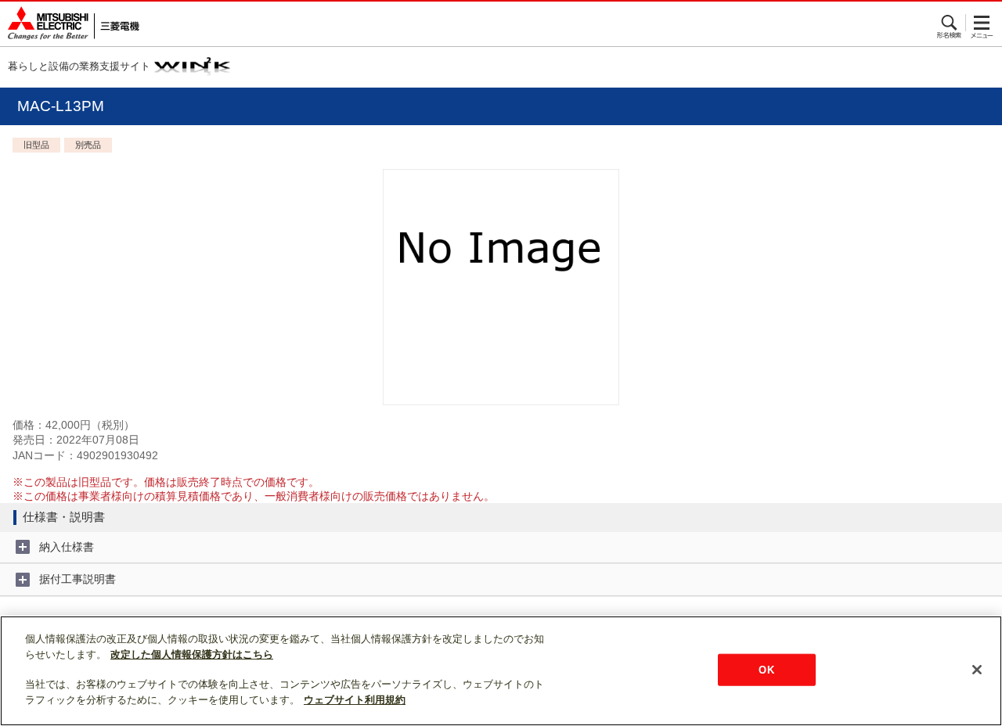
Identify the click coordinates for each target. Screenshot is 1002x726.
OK (766, 669)
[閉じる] (977, 669)
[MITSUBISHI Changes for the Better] (69, 24)
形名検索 (950, 22)
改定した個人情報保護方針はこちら (191, 654)
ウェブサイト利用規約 (354, 700)
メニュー (982, 22)
